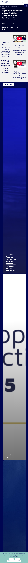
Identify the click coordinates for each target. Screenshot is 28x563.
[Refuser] (26, 557)
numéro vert (5, 44)
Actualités (9, 254)
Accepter (11, 558)
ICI (8, 72)
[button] (26, 5)
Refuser (17, 558)
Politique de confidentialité (14, 560)
